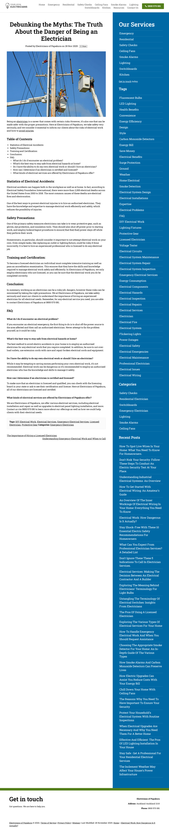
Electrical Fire (128, 322)
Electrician (126, 316)
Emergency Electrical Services (73, 421)
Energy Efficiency (130, 121)
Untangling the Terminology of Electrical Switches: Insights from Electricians (139, 602)
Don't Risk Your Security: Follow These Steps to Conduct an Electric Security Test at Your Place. (139, 465)
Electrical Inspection (132, 298)
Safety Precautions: (20, 147)
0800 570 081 (154, 6)
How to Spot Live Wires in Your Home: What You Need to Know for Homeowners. (139, 450)
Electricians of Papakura (20, 823)
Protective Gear (30, 424)
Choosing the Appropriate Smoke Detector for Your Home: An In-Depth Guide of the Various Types (140, 650)
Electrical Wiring (130, 375)
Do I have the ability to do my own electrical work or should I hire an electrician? (55, 166)
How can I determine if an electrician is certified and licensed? (45, 169)
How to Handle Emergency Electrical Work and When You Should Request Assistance (139, 635)
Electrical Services (46, 421)
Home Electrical (129, 180)
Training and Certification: (24, 151)
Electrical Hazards (131, 292)
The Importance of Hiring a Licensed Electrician (32, 435)
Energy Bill (126, 145)
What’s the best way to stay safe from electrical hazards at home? (46, 163)
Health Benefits (129, 109)
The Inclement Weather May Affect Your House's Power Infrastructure (137, 770)
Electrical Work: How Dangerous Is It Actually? (139, 519)
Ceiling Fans (101, 4)
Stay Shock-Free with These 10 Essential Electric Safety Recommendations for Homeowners (139, 532)
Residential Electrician (133, 399)
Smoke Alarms (118, 4)
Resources (119, 7)
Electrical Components (133, 286)
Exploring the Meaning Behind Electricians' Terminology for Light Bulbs (139, 589)
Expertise (125, 204)
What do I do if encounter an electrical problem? (38, 160)
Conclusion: (16, 154)
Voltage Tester (128, 245)
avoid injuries (26, 130)
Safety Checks (84, 4)
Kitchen (106, 7)
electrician (22, 121)
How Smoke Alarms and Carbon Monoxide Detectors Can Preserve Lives (140, 666)
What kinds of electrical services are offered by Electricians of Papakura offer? (53, 172)
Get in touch (125, 81)
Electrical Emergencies (133, 351)
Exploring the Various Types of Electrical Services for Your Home (140, 623)
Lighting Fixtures (130, 227)
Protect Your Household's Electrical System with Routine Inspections (139, 716)
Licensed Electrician (132, 239)
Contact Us (132, 7)
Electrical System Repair (134, 263)
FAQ (122, 216)
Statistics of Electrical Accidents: (27, 144)
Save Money (127, 151)
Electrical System (130, 328)
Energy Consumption (132, 280)
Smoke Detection (130, 186)
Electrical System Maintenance (139, 257)
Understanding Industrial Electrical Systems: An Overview (140, 479)
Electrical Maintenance (134, 357)
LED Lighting (127, 103)
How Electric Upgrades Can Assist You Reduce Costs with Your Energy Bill (138, 679)
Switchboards (92, 7)
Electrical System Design (135, 192)
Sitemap (76, 823)
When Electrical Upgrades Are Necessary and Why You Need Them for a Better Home (138, 730)
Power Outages (128, 340)
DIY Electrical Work (25, 421)
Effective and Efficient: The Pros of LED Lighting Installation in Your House (139, 743)
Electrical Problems (131, 210)
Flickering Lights (130, 334)
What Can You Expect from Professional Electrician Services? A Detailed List (140, 548)
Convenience (127, 115)
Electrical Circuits (130, 251)
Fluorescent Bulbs (130, 98)
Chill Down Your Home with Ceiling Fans (137, 691)
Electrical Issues (129, 369)
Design (123, 127)
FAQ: (12, 157)
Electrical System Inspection (137, 269)
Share (84, 46)
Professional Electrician (134, 363)
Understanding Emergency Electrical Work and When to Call (74, 438)
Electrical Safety (129, 345)
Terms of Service (48, 823)
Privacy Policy (64, 823)
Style (122, 133)
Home (42, 4)
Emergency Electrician (62, 424)
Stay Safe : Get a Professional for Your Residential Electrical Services (140, 757)
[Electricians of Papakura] (16, 8)
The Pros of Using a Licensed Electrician (138, 614)
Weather (124, 174)
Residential (68, 4)
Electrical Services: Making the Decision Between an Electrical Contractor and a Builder (139, 575)
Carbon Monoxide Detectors (136, 139)
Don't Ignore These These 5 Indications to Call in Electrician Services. (140, 562)
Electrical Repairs (130, 304)
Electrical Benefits (130, 157)
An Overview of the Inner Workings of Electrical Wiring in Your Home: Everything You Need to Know (140, 505)
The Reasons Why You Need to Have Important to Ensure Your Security (139, 702)
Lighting (133, 4)
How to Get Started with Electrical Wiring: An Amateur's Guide (139, 490)
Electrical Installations (133, 198)
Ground (124, 168)
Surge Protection (129, 162)
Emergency (54, 4)
